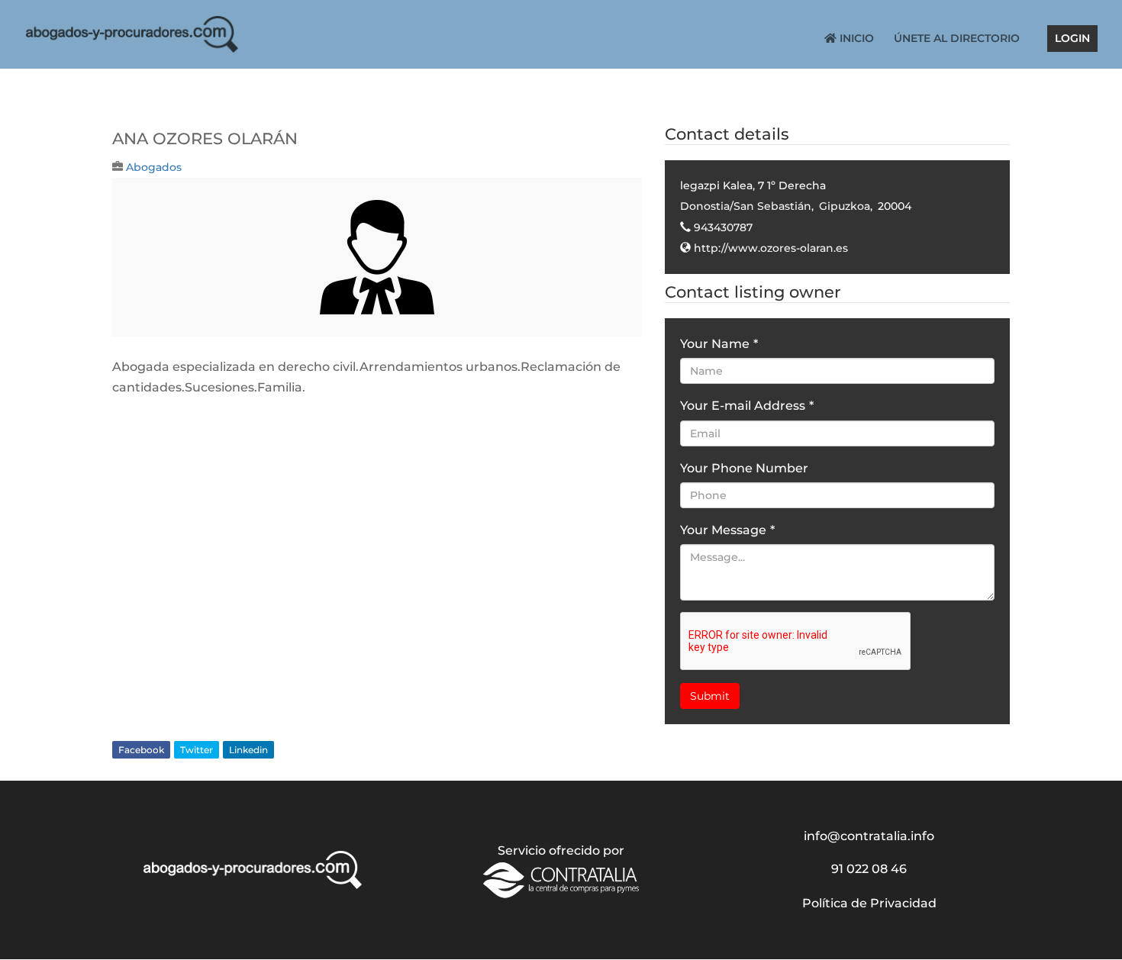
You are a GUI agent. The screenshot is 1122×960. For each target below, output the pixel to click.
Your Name (719, 344)
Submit (710, 696)
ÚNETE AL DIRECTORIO (957, 39)
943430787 (723, 227)
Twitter (196, 749)
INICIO (855, 39)
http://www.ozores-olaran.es (771, 248)
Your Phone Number (744, 468)
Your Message (727, 530)
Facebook (141, 749)
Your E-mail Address (747, 405)
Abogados (154, 167)
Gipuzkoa (844, 206)
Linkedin (248, 749)
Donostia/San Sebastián (745, 206)
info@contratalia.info (869, 836)
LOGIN (1072, 39)
